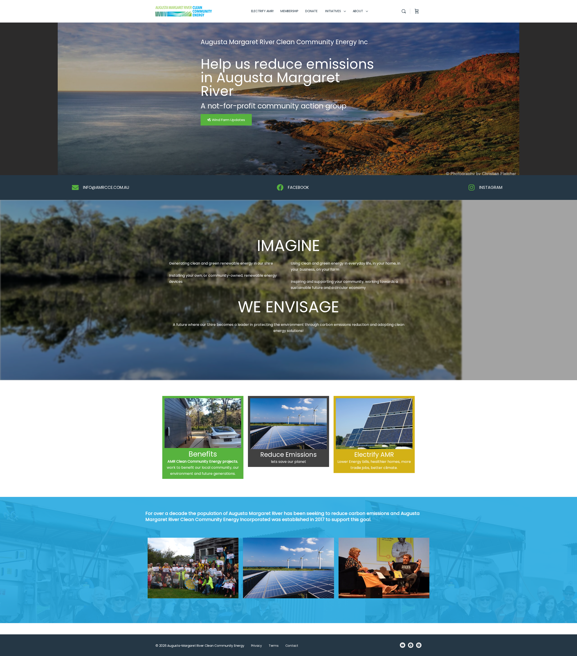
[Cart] (417, 11)
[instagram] (418, 645)
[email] (402, 645)
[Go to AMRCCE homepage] (184, 11)
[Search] (403, 11)
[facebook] (410, 645)
